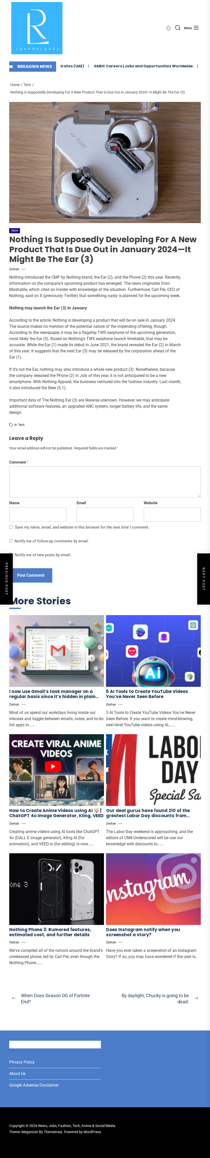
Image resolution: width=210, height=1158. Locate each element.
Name (14, 503)
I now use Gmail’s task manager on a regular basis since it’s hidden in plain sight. (52, 696)
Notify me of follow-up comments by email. (52, 541)
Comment (19, 462)
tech (21, 425)
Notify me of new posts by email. (43, 555)
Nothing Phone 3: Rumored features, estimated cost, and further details (50, 932)
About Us (17, 1073)
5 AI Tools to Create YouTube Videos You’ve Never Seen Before (147, 694)
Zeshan (14, 269)
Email (81, 503)
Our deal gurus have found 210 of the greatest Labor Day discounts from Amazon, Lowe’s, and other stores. (148, 815)
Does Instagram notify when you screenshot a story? (143, 932)
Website (151, 503)
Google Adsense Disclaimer (34, 1085)
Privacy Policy (22, 1062)
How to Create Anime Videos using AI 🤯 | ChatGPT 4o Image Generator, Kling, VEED (56, 813)
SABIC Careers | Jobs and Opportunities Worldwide (132, 66)
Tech (14, 230)
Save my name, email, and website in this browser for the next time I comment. (82, 527)
